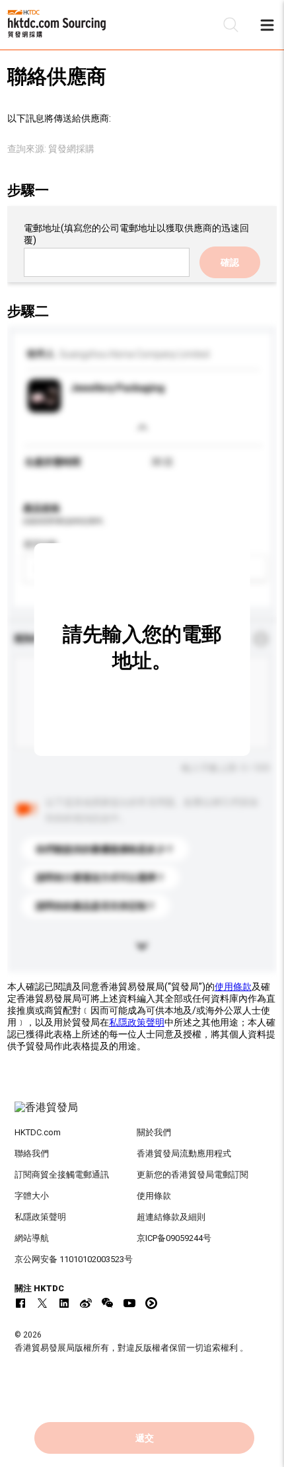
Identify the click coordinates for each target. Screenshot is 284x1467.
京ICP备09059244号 (174, 1238)
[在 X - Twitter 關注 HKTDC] (42, 1303)
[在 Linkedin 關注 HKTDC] (64, 1303)
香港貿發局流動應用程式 (184, 1153)
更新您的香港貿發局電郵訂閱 (192, 1175)
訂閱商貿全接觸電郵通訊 (62, 1175)
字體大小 (32, 1196)
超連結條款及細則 (171, 1217)
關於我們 (154, 1132)
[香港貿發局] (142, 1114)
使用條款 (233, 986)
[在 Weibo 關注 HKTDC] (86, 1303)
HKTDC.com (38, 1132)
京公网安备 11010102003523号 (74, 1259)
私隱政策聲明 (136, 1022)
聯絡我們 (32, 1153)
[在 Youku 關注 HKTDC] (151, 1303)
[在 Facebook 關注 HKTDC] (20, 1303)
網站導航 (32, 1238)
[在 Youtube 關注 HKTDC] (129, 1303)
